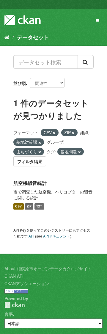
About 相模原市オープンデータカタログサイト (48, 268)
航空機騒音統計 (30, 183)
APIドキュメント (56, 235)
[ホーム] (7, 37)
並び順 (19, 83)
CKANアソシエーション (26, 283)
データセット (33, 37)
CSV (18, 206)
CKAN (14, 305)
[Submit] (86, 62)
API (31, 235)
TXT (39, 206)
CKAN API (13, 276)
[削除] (54, 132)
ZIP (29, 206)
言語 (8, 314)
